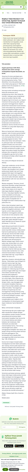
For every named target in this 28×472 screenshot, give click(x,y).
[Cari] (25, 7)
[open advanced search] (21, 7)
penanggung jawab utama (19, 453)
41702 (22, 86)
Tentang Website (6, 453)
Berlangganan (22, 427)
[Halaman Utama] (3, 13)
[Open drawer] (26, 3)
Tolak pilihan (14, 469)
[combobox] (11, 7)
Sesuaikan (22, 469)
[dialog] (13, 465)
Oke (5, 469)
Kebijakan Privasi (14, 456)
